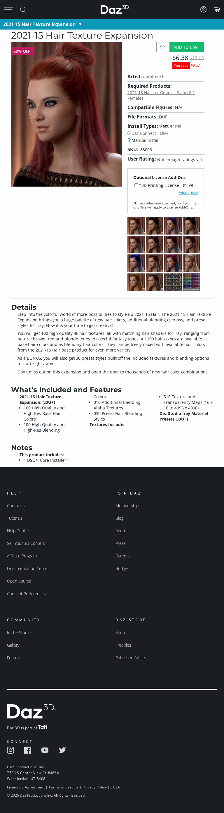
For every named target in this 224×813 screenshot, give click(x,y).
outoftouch (153, 77)
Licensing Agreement (26, 787)
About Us (124, 530)
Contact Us (17, 505)
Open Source (19, 581)
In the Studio (19, 632)
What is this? (188, 193)
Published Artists (131, 657)
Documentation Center (28, 568)
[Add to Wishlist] (162, 47)
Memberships (128, 505)
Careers (123, 556)
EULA (115, 787)
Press (121, 543)
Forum (13, 657)
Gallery (13, 645)
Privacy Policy (95, 787)
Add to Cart (187, 47)
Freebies (123, 645)
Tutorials (14, 518)
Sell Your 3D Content (26, 543)
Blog (119, 518)
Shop (120, 632)
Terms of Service (63, 787)
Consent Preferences (26, 593)
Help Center (18, 530)
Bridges (122, 568)
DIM (164, 133)
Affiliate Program (22, 556)
